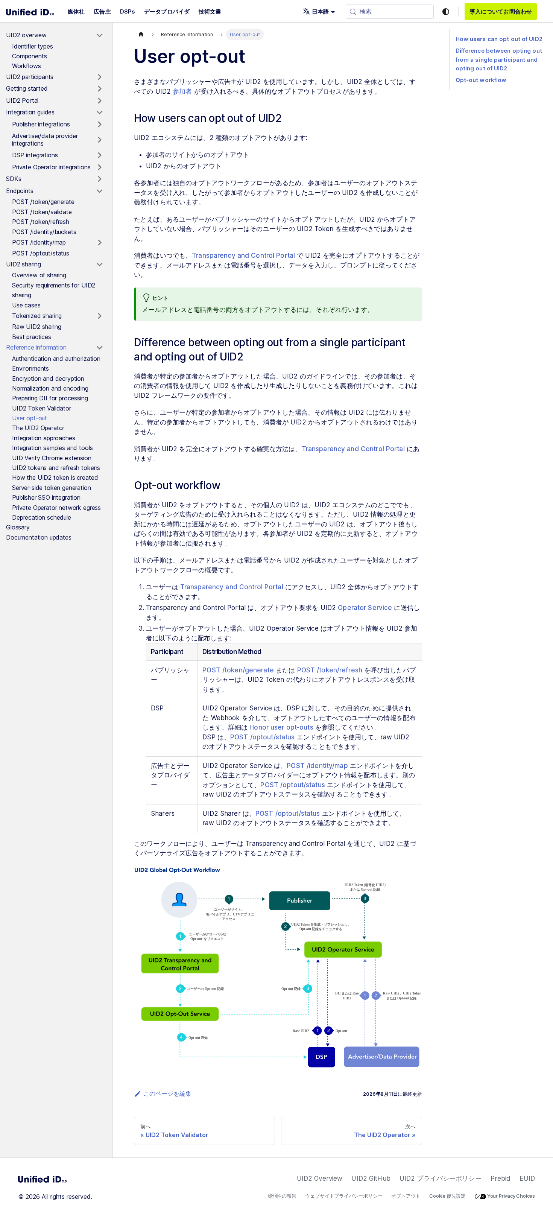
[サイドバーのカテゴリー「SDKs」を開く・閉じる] (99, 179)
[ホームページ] (141, 34)
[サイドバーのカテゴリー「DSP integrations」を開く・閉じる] (99, 155)
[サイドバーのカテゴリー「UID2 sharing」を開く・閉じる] (99, 264)
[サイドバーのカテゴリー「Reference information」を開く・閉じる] (99, 348)
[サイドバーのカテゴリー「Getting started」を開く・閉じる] (99, 89)
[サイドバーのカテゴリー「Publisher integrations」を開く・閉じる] (99, 125)
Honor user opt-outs (281, 727)
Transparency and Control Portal (243, 255)
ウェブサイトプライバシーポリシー (343, 1196)
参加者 (182, 91)
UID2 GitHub (370, 1178)
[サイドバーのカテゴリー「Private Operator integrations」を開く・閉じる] (99, 167)
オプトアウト (405, 1196)
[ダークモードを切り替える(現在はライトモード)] (446, 12)
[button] (318, 11)
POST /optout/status (262, 737)
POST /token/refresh (329, 670)
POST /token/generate (238, 670)
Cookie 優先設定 (447, 1196)
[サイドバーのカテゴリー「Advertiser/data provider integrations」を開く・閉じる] (99, 139)
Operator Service (365, 607)
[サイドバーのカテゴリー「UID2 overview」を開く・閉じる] (99, 35)
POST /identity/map (317, 765)
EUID (527, 1178)
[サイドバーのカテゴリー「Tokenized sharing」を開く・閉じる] (99, 316)
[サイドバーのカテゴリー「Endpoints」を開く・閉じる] (99, 191)
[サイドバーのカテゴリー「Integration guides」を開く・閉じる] (99, 112)
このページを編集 (167, 1093)
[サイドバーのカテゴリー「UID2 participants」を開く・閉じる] (99, 77)
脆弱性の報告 (281, 1196)
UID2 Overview (320, 1178)
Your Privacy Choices (510, 1196)
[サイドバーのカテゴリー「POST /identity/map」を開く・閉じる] (99, 243)
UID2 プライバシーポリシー (441, 1178)
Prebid (501, 1178)
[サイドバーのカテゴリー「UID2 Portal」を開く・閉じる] (99, 101)
